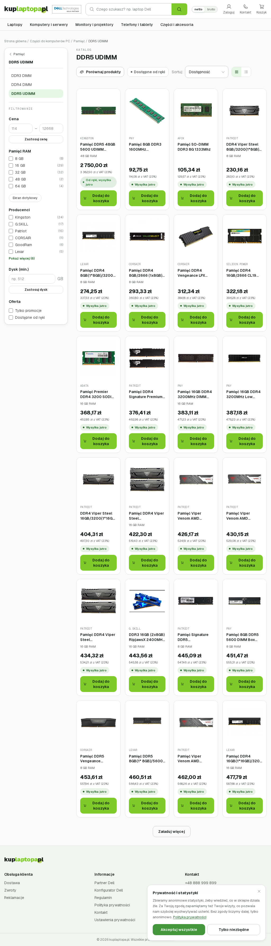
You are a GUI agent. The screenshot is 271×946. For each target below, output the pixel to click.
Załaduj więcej (171, 831)
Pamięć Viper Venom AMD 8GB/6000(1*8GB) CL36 (194, 516)
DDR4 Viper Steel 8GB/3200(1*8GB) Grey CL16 (242, 147)
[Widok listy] (246, 72)
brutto (211, 9)
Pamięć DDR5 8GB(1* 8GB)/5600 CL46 (146, 759)
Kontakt (245, 12)
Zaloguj (228, 12)
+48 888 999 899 (200, 882)
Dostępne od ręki (30, 317)
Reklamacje (14, 897)
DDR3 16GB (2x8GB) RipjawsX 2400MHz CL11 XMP (147, 637)
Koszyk (261, 12)
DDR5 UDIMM (23, 93)
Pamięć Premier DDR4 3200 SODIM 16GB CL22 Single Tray (97, 394)
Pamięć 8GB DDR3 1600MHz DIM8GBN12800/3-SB (146, 147)
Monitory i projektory (94, 24)
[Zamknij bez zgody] (259, 891)
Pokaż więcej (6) (22, 258)
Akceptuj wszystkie (179, 929)
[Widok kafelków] (236, 72)
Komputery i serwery (49, 24)
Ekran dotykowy (25, 198)
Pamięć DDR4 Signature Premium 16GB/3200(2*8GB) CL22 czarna (146, 394)
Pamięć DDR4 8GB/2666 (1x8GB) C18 (145, 273)
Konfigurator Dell (108, 890)
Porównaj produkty (103, 72)
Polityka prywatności (112, 905)
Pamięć (79, 41)
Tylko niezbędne (234, 929)
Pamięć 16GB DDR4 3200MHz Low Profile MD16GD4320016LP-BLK (244, 394)
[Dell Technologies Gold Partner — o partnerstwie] (66, 9)
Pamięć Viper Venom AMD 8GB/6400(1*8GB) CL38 (243, 516)
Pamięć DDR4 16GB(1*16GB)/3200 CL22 (244, 759)
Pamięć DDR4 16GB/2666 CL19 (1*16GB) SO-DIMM (242, 273)
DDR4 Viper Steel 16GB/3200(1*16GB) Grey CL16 (98, 516)
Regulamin (103, 897)
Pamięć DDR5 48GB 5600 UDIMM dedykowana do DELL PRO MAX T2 (97, 147)
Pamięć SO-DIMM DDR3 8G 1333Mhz (194, 147)
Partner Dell (104, 882)
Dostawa (12, 882)
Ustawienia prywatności (114, 919)
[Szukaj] (179, 9)
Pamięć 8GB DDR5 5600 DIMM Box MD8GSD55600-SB (243, 637)
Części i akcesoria (176, 24)
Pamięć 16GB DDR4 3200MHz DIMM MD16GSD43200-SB (195, 394)
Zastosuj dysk (36, 290)
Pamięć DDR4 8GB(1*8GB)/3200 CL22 (96, 273)
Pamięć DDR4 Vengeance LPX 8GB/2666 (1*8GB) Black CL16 (194, 273)
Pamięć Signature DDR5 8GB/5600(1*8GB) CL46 (194, 637)
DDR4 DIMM (21, 84)
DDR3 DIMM (21, 75)
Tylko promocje (28, 310)
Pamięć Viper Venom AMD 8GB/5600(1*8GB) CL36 (194, 759)
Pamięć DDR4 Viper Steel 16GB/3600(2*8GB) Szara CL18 (97, 637)
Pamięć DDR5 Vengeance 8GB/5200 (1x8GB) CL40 (97, 759)
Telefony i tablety (137, 24)
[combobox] (133, 9)
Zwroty (10, 890)
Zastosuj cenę (36, 139)
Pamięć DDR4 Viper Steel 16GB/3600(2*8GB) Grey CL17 (146, 516)
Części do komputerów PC (50, 41)
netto (198, 9)
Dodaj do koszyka (101, 198)
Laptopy (14, 24)
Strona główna (15, 41)
